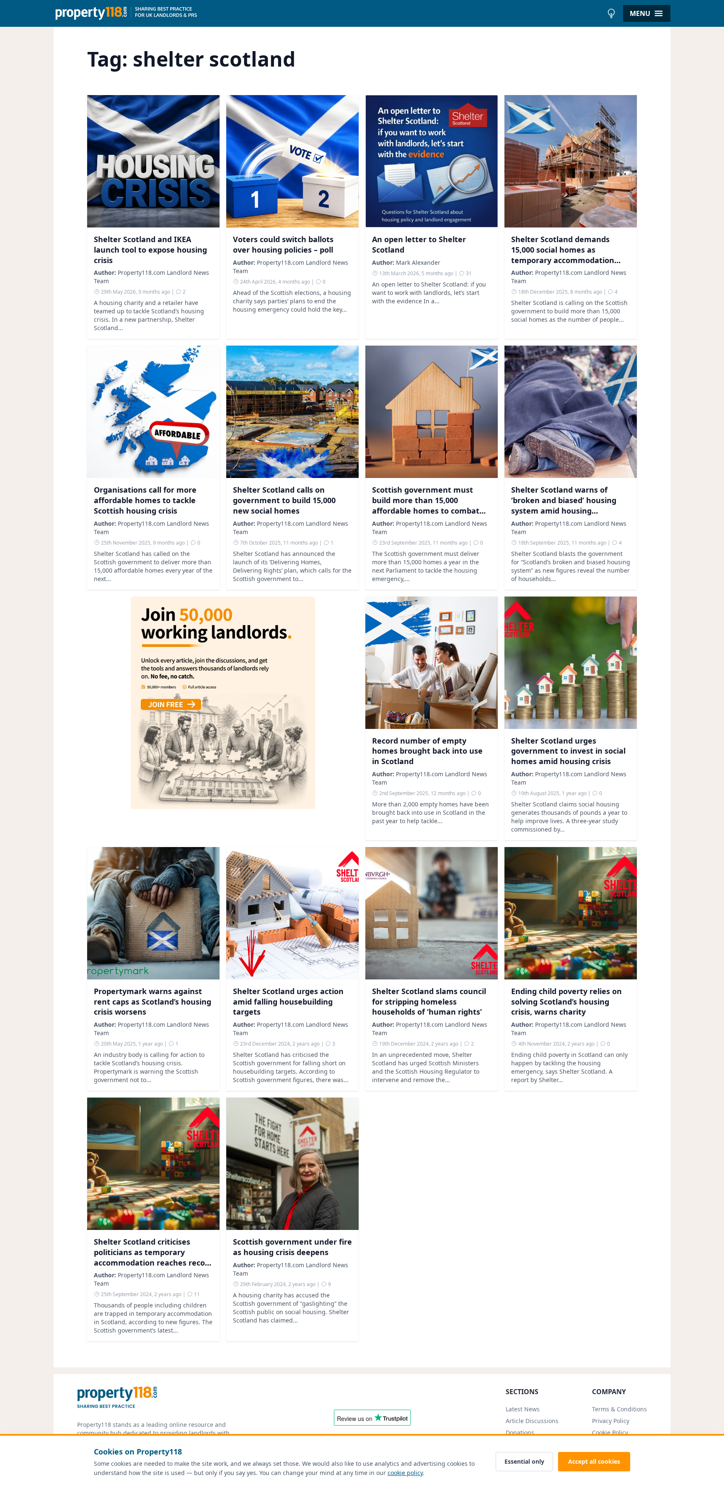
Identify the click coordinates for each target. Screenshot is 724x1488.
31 (468, 273)
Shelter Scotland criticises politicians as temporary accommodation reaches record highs (153, 1257)
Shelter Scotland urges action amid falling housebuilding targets (288, 1001)
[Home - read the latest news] (328, 13)
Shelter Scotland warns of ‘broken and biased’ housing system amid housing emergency (563, 505)
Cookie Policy (610, 1432)
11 (196, 1294)
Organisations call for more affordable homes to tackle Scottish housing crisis (145, 500)
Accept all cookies (594, 1461)
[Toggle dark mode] (611, 13)
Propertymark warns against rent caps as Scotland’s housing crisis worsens (152, 1001)
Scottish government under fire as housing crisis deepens (292, 1247)
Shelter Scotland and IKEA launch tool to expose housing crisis (150, 249)
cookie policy (405, 1473)
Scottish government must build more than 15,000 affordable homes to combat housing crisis (425, 505)
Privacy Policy (610, 1421)
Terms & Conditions (619, 1409)
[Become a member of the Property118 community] (223, 718)
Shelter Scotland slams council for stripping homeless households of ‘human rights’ (429, 1001)
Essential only (524, 1461)
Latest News (523, 1409)
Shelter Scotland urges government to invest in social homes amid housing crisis (568, 751)
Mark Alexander (418, 262)
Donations (520, 1432)
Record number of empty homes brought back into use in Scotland (427, 751)
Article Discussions (532, 1421)
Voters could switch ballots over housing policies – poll (283, 244)
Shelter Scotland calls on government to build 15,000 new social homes (284, 500)
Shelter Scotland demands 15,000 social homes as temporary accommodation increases (562, 254)
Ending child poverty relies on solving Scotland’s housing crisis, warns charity (566, 1001)
